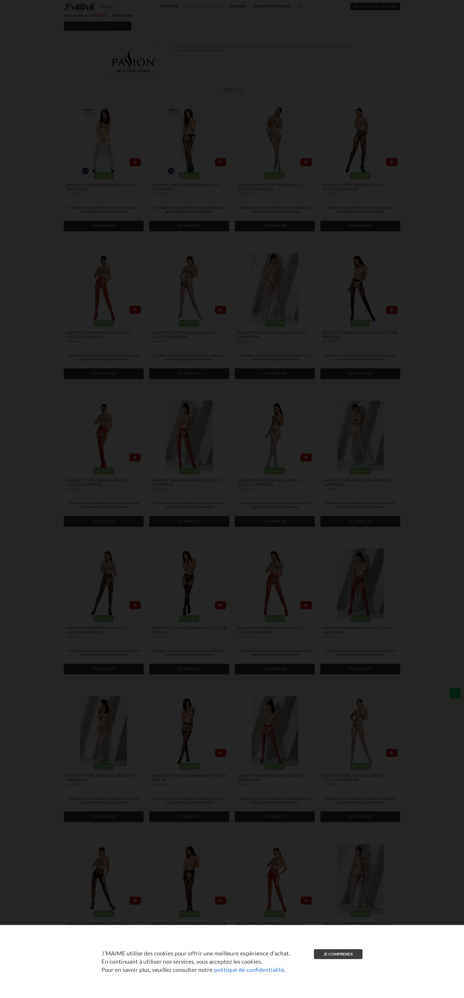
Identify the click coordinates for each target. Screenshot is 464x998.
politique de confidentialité (249, 969)
